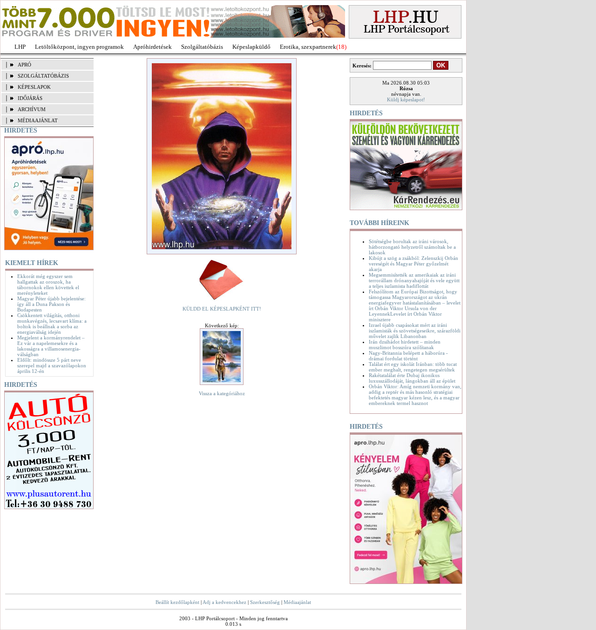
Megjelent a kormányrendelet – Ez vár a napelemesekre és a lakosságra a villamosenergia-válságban (51, 346)
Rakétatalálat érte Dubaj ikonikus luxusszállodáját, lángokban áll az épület (412, 378)
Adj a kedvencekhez (224, 602)
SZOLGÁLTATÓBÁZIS (43, 76)
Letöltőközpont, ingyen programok (79, 46)
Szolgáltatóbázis (202, 46)
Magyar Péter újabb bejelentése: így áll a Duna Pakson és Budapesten (51, 304)
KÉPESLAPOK (34, 87)
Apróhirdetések (152, 46)
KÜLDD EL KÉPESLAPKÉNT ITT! (222, 309)
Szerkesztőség (265, 602)
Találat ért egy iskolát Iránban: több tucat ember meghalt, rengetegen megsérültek (413, 366)
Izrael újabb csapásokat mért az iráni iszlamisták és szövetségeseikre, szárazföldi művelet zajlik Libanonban (415, 330)
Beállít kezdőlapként (177, 602)
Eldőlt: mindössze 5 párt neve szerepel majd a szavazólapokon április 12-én (51, 365)
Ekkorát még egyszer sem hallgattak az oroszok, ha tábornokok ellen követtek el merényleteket (48, 284)
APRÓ (24, 64)
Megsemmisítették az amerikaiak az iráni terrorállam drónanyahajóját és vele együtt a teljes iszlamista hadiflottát (414, 280)
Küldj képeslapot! (406, 99)
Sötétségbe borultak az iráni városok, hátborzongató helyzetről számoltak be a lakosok (412, 247)
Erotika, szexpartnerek (308, 46)
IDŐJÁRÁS (30, 98)
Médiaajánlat (297, 602)
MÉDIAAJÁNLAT (38, 120)
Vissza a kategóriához (222, 393)
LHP (20, 46)
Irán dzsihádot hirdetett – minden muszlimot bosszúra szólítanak (404, 344)
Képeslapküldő (251, 46)
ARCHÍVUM (32, 109)
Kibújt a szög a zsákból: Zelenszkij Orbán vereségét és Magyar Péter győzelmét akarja (413, 263)
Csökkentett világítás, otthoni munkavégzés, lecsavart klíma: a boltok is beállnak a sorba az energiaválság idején (52, 323)
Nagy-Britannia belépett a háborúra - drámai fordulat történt (408, 355)
